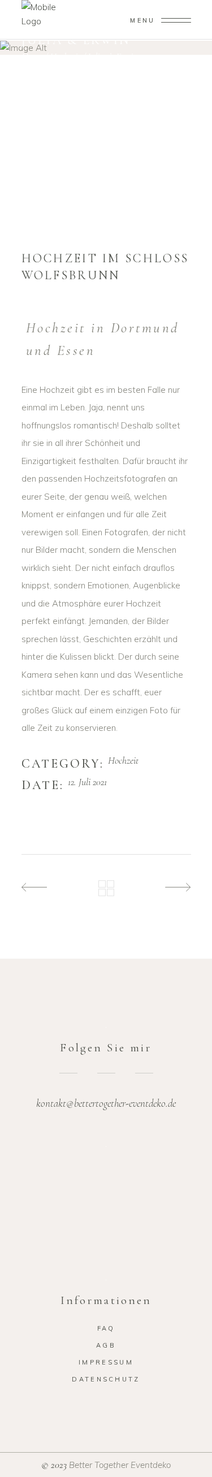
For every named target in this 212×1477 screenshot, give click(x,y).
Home (31, 56)
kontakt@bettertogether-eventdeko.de (106, 1103)
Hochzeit (65, 56)
